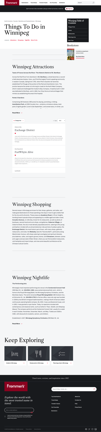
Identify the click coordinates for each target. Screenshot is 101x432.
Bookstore (62, 2)
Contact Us (78, 400)
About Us (77, 396)
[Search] (94, 389)
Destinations (25, 2)
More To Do (34, 40)
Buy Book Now (80, 56)
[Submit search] (94, 3)
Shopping (20, 40)
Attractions (13, 40)
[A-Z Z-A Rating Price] (59, 121)
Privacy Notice (29, 429)
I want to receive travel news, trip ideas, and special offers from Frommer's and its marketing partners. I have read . (19, 417)
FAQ (76, 403)
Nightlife (27, 40)
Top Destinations (56, 396)
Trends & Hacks (43, 2)
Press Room (78, 407)
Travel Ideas (34, 2)
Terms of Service (37, 429)
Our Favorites (53, 2)
